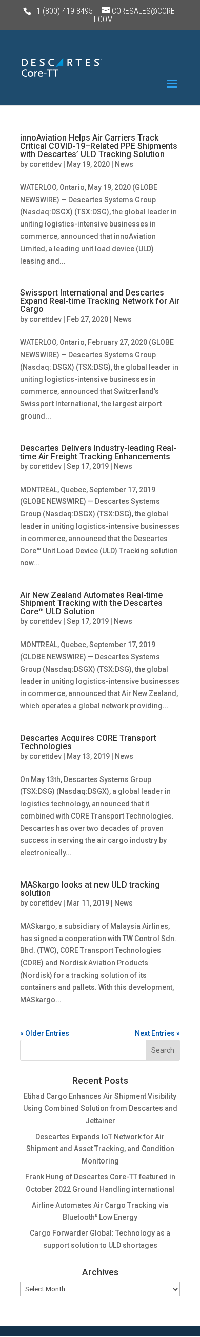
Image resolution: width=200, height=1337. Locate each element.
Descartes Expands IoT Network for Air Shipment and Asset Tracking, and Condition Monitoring (100, 1149)
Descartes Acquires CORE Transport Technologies (88, 742)
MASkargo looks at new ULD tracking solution (90, 889)
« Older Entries (44, 1033)
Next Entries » (157, 1033)
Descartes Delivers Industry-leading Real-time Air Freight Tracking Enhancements (98, 452)
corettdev (45, 164)
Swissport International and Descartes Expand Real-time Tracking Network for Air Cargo (99, 301)
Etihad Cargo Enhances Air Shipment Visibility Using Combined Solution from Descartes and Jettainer (100, 1108)
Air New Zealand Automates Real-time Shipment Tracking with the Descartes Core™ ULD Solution (91, 603)
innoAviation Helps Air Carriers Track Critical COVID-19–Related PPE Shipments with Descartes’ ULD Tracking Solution (98, 146)
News (124, 164)
